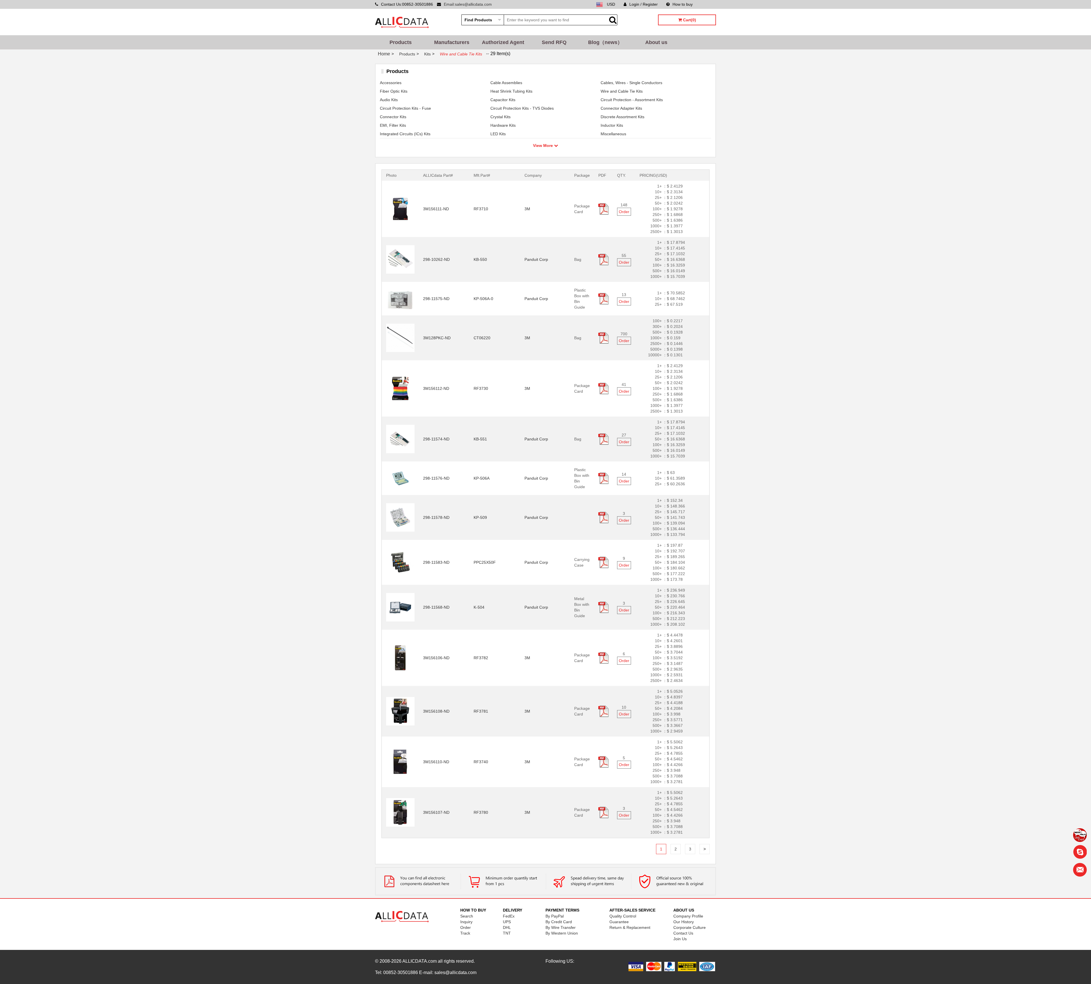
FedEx (509, 916)
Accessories (390, 82)
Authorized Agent (503, 42)
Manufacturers (451, 42)
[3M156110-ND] (400, 761)
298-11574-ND (436, 439)
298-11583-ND (436, 562)
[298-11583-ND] (400, 562)
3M (527, 209)
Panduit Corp (536, 259)
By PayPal (555, 916)
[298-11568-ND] (400, 607)
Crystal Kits (500, 117)
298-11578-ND (436, 517)
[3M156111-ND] (400, 208)
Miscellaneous (613, 134)
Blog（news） (605, 42)
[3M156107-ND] (400, 812)
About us (656, 42)
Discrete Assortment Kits (622, 117)
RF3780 (481, 812)
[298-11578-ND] (400, 517)
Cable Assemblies (506, 82)
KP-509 (480, 517)
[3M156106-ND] (400, 657)
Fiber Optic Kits (393, 91)
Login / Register (643, 4)
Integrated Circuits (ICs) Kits (405, 134)
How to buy (682, 4)
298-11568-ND (436, 607)
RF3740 (481, 762)
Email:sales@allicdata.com (468, 4)
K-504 (479, 607)
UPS (507, 921)
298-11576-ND (436, 478)
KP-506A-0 (483, 298)
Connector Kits (393, 117)
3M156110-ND (436, 762)
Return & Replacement (629, 927)
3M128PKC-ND (437, 338)
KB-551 (480, 439)
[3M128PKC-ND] (400, 337)
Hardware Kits (503, 125)
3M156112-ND (436, 388)
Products (401, 42)
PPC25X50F (485, 562)
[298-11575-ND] (400, 298)
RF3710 (481, 209)
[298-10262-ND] (400, 259)
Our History (683, 921)
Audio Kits (389, 99)
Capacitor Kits (502, 99)
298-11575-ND (436, 298)
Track (465, 933)
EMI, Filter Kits (393, 125)
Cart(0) (689, 20)
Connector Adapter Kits (621, 108)
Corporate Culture (689, 927)
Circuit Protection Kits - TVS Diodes (522, 108)
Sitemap (708, 4)
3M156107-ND (436, 812)
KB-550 (480, 259)
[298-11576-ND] (400, 478)
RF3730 (481, 388)
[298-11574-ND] (400, 438)
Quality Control (622, 916)
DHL (507, 927)
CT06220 (482, 338)
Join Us (680, 939)
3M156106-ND (436, 658)
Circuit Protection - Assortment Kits (632, 99)
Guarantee (619, 921)
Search (466, 916)
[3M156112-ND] (400, 388)
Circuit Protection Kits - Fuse (405, 108)
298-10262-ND (436, 259)
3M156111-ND (436, 209)
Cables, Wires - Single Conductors (631, 82)
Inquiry (466, 921)
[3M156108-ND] (400, 711)
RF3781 (481, 711)
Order (624, 211)
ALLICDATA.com (419, 961)
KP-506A (482, 478)
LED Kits (498, 134)
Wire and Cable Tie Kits (622, 91)
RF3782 (481, 658)
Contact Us (683, 933)
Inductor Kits (612, 125)
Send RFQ (554, 42)
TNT (507, 933)
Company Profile (688, 916)
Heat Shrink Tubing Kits (511, 91)
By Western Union (562, 933)
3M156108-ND (436, 711)
